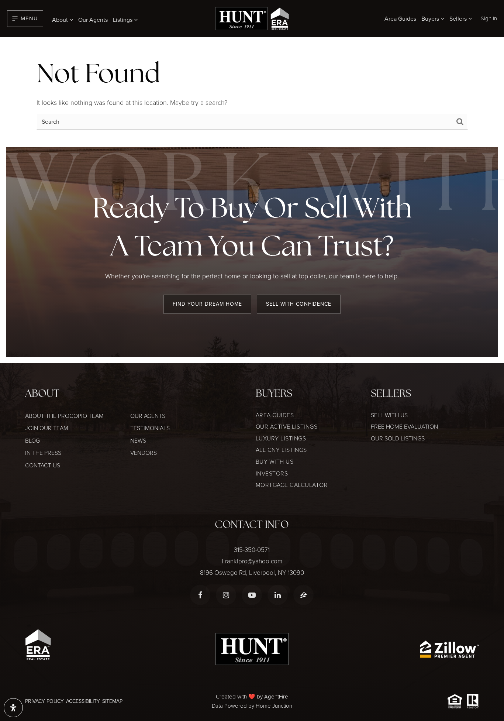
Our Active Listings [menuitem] (287, 426)
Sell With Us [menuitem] (389, 415)
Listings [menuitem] (123, 20)
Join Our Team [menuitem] (46, 428)
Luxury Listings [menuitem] (281, 438)
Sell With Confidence (298, 304)
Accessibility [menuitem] (83, 701)
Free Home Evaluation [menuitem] (404, 426)
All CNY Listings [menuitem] (281, 450)
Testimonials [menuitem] (150, 428)
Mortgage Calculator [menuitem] (292, 485)
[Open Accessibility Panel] (13, 707)
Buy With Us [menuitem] (275, 461)
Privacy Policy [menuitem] (44, 701)
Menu (29, 18)
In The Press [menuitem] (43, 453)
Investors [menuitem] (272, 473)
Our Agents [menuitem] (93, 20)
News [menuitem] (138, 440)
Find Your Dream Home (207, 304)
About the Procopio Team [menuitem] (64, 416)
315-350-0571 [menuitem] (252, 549)
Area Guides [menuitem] (400, 18)
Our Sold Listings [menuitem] (398, 438)
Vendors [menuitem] (143, 453)
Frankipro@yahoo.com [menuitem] (252, 561)
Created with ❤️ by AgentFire (252, 696)
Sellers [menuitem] (458, 18)
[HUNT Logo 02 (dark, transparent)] (252, 17)
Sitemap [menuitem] (112, 701)
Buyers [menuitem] (431, 18)
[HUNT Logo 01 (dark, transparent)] (252, 648)
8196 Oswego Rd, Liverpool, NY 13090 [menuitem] (252, 572)
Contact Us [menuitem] (42, 465)
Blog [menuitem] (32, 440)
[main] (252, 92)
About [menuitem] (60, 20)
